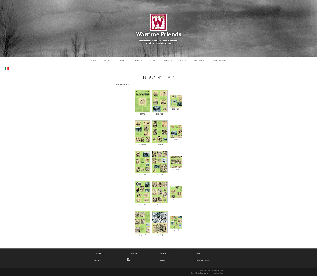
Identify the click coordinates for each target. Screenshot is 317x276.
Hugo (222, 273)
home (93, 60)
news (152, 60)
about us (108, 60)
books (183, 60)
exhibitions (199, 60)
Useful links (97, 260)
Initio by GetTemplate (201, 273)
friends (138, 60)
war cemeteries (219, 60)
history (123, 60)
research (167, 60)
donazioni (163, 260)
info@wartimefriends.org (158, 43)
